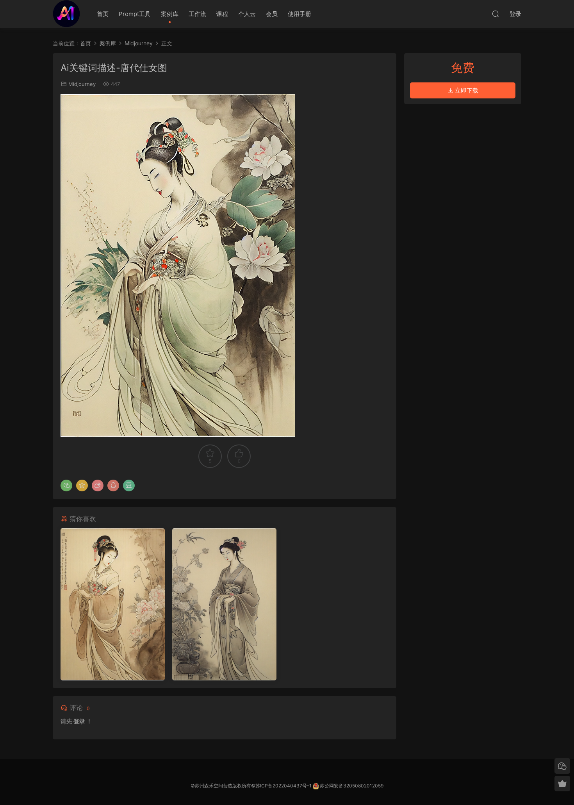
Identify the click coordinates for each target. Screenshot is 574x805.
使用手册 (299, 14)
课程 (222, 14)
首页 (103, 14)
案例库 (169, 14)
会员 (272, 14)
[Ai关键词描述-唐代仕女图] (113, 604)
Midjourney (82, 84)
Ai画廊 (66, 13)
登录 (79, 721)
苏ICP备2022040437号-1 (283, 786)
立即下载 (465, 90)
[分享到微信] (66, 485)
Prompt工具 (135, 14)
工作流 (197, 14)
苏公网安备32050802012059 (351, 786)
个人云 (247, 14)
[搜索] (495, 13)
